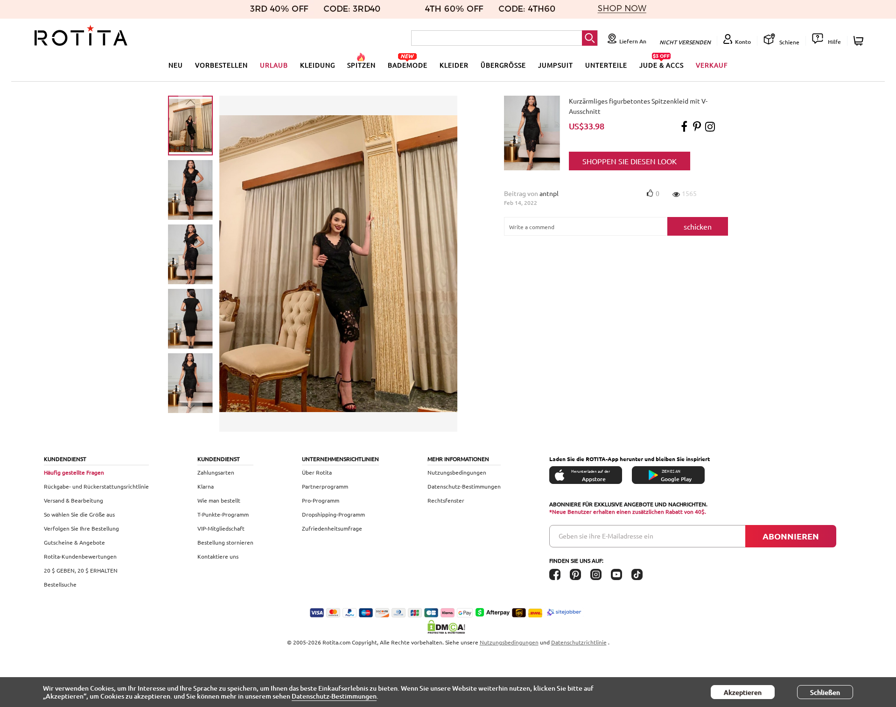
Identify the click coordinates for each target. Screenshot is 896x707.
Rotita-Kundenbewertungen (80, 556)
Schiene (788, 42)
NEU (175, 65)
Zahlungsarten (215, 472)
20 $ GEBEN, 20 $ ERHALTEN (81, 570)
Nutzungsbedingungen (456, 472)
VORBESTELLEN (221, 65)
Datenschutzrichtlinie (579, 642)
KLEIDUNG (317, 65)
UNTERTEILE (606, 65)
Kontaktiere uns (217, 556)
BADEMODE (407, 65)
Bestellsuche (60, 584)
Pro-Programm (320, 500)
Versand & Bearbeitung (73, 500)
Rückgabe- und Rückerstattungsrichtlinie (96, 486)
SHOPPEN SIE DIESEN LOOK (629, 161)
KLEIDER (454, 65)
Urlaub (274, 65)
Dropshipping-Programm (333, 514)
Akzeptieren (743, 692)
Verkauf (712, 65)
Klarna (205, 486)
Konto (743, 42)
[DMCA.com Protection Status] (448, 626)
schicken (698, 226)
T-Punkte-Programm (223, 514)
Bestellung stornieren (225, 542)
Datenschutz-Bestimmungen (464, 486)
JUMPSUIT (555, 65)
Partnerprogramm (325, 486)
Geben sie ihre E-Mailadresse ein (606, 536)
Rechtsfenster (445, 500)
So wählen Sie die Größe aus (79, 514)
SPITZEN (361, 65)
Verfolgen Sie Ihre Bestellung (81, 528)
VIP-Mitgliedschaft (221, 528)
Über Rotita (317, 472)
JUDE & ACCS (661, 65)
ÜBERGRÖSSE (503, 65)
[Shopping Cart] (860, 41)
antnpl (549, 193)
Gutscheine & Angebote (74, 542)
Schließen (825, 692)
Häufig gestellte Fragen (74, 472)
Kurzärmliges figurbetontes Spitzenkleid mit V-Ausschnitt (638, 106)
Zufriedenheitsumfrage (332, 528)
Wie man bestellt (218, 500)
